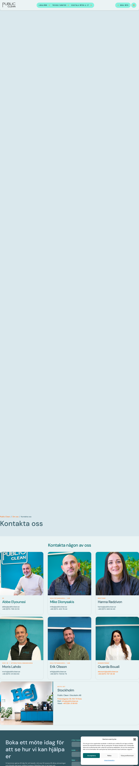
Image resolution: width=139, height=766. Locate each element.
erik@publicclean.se (58, 671)
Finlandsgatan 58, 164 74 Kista (69, 699)
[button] (135, 739)
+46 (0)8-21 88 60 (70, 703)
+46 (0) (10, 674)
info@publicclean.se (70, 701)
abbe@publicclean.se (11, 607)
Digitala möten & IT (80, 5)
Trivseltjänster (59, 5)
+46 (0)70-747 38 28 (106, 674)
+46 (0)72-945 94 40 (106, 609)
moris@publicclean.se (11, 671)
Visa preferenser (127, 756)
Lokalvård (43, 5)
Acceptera (91, 756)
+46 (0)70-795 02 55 (10, 609)
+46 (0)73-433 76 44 (58, 609)
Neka (109, 756)
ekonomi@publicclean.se (108, 671)
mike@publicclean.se (58, 607)
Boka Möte (124, 5)
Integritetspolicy (109, 760)
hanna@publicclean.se (107, 607)
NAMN (74, 750)
